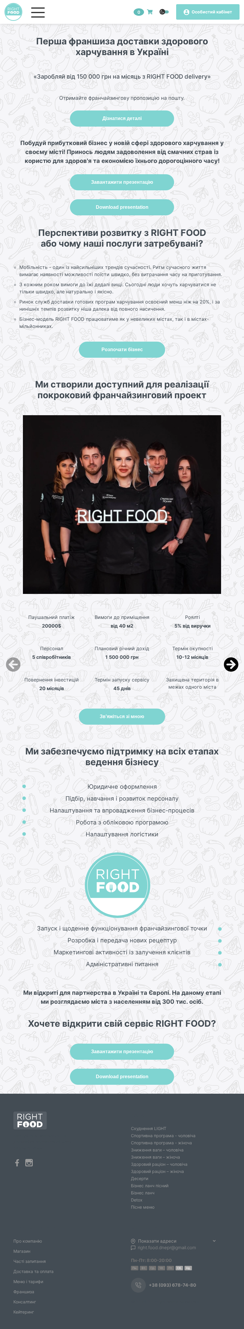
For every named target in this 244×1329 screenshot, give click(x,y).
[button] (231, 664)
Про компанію (27, 1241)
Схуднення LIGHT (148, 1128)
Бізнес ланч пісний (149, 1185)
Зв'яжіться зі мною (122, 716)
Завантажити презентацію (122, 182)
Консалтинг (24, 1301)
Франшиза (23, 1291)
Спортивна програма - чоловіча (163, 1135)
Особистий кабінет (211, 11)
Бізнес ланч (142, 1192)
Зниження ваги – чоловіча (157, 1149)
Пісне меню (142, 1207)
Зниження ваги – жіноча (155, 1157)
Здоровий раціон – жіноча (157, 1171)
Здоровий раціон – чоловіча (159, 1164)
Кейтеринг (23, 1311)
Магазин (21, 1251)
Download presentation (122, 207)
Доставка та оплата (33, 1271)
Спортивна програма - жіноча (161, 1142)
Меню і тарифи (28, 1281)
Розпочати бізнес (122, 349)
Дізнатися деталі (122, 118)
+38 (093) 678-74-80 (172, 1285)
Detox (137, 1199)
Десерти (139, 1178)
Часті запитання (29, 1261)
